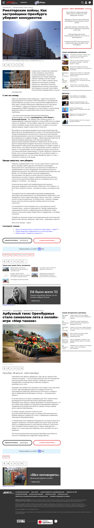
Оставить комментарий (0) (47, 240)
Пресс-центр (34, 492)
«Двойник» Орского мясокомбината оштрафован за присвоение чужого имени (77, 21)
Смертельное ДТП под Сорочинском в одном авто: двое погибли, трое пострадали (76, 43)
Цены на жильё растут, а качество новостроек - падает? (37, 229)
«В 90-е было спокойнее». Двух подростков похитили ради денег (79, 85)
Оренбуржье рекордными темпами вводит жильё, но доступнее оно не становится (47, 275)
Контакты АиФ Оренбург (36, 494)
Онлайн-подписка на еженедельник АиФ (52, 492)
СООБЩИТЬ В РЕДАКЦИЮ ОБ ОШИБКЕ (60, 496)
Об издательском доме (22, 492)
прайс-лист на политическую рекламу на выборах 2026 (31, 496)
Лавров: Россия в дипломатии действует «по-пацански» (78, 114)
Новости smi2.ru (9, 305)
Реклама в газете (63, 494)
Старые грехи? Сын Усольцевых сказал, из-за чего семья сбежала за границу (80, 317)
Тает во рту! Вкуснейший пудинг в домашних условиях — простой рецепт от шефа (80, 62)
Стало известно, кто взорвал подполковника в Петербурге (78, 96)
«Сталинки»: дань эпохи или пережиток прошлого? (47, 268)
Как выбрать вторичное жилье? (19, 279)
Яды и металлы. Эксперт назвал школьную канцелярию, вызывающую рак (79, 335)
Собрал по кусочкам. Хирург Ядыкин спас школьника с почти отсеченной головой (80, 329)
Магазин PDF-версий (21, 494)
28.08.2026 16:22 (7, 310)
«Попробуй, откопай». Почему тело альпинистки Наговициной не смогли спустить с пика (80, 56)
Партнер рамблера (31, 521)
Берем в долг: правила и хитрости (29, 233)
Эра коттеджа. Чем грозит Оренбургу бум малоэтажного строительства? (19, 269)
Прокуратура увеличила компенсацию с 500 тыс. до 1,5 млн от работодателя (76, 35)
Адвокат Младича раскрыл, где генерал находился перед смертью (79, 102)
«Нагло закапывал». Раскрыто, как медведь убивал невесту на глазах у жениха (80, 341)
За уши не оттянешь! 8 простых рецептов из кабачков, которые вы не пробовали (80, 68)
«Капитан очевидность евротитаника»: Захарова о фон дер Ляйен (79, 109)
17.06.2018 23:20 (7, 7)
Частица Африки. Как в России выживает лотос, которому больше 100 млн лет (80, 80)
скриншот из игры (8, 364)
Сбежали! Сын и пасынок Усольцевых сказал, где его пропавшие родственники (80, 347)
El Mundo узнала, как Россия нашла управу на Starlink (79, 120)
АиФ (42, 60)
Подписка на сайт (71, 492)
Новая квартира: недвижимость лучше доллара (34, 231)
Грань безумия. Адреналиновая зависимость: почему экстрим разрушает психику (76, 13)
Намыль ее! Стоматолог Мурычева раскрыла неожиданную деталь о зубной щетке (80, 74)
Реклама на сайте (50, 494)
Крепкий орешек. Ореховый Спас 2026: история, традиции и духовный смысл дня (76, 28)
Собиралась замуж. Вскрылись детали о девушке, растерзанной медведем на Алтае (79, 323)
